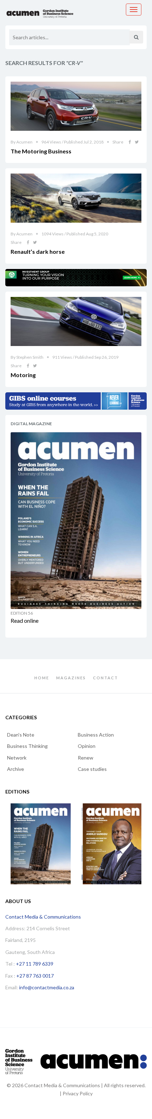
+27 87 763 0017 (35, 976)
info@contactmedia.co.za (46, 987)
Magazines (71, 677)
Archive (15, 769)
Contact (105, 677)
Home (41, 677)
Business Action (96, 735)
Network (17, 758)
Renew (85, 758)
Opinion (86, 746)
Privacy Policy (78, 1093)
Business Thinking (27, 746)
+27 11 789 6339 (34, 964)
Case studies (92, 769)
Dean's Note (20, 735)
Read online (25, 620)
